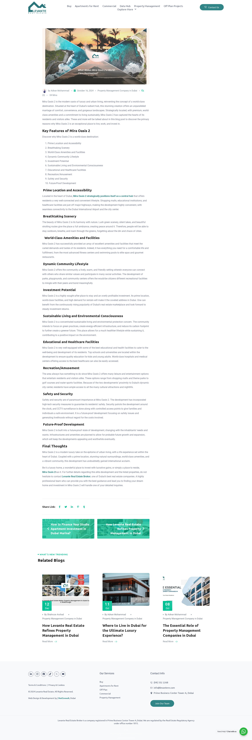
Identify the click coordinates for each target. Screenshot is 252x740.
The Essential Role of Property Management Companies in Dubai (182, 630)
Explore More (125, 9)
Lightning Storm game (126, 738)
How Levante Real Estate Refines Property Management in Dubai (63, 630)
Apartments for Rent (87, 5)
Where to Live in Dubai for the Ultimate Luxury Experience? (125, 630)
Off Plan (103, 689)
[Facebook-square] (43, 674)
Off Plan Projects (173, 5)
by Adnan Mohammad (115, 614)
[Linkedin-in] (30, 674)
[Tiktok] (50, 674)
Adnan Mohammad (60, 90)
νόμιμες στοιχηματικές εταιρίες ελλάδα (126, 734)
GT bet (126, 730)
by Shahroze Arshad (54, 614)
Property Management (147, 5)
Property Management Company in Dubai (117, 90)
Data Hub (125, 5)
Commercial (109, 5)
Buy (69, 5)
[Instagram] (37, 674)
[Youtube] (63, 674)
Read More (47, 641)
